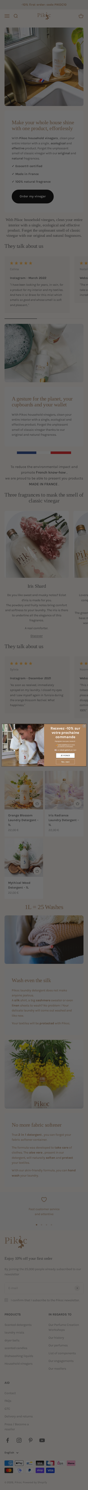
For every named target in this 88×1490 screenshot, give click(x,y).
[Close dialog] (84, 725)
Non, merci (65, 761)
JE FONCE (65, 755)
